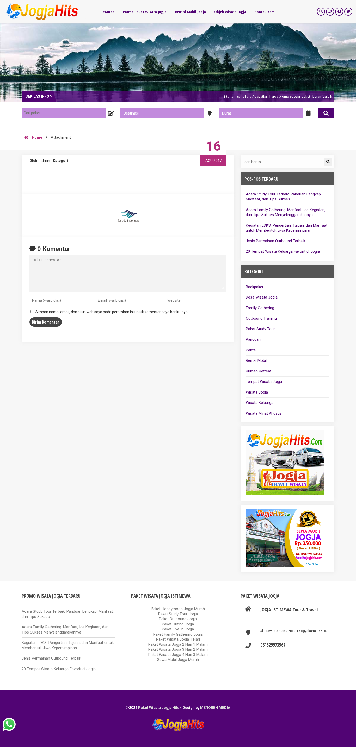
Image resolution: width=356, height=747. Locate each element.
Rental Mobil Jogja (190, 11)
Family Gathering (260, 308)
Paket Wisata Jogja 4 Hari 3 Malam (178, 654)
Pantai (251, 350)
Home (36, 137)
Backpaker (254, 286)
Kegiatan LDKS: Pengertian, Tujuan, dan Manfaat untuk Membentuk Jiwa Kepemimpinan (286, 228)
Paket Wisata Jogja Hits (158, 708)
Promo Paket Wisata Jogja (145, 11)
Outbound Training (261, 318)
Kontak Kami (265, 11)
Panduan (253, 339)
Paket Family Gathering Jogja (178, 634)
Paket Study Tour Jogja (178, 614)
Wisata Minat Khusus (264, 413)
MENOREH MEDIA (215, 708)
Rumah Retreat (258, 371)
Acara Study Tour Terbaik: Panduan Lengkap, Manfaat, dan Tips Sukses (284, 197)
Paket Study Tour (260, 329)
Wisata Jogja (257, 392)
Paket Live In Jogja (178, 629)
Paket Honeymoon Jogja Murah (178, 608)
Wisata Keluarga (259, 402)
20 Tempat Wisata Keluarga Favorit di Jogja (283, 251)
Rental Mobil (256, 360)
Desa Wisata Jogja (262, 297)
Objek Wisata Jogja (230, 11)
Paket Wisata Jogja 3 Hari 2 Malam (178, 649)
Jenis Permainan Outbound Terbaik (275, 241)
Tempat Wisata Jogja (264, 381)
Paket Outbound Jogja (178, 619)
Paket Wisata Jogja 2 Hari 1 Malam (178, 644)
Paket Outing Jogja (178, 624)
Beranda (107, 11)
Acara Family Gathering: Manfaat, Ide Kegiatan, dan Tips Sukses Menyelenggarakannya (285, 212)
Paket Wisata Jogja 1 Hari (178, 639)
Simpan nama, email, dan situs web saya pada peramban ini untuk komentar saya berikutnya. (111, 312)
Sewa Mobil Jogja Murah (178, 659)
